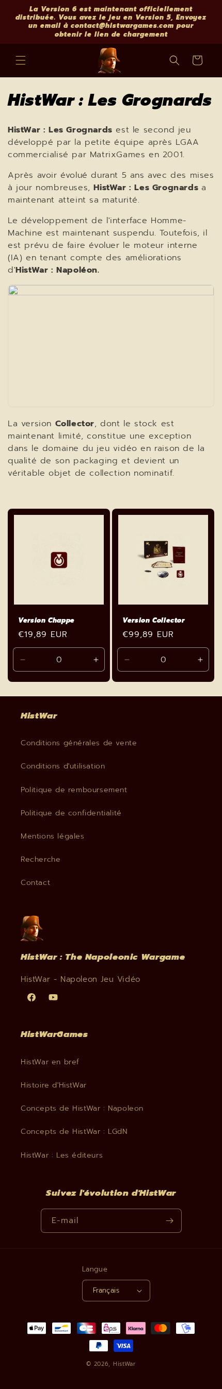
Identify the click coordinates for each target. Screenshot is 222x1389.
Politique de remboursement (74, 789)
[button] (20, 60)
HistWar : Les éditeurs (62, 1155)
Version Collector (153, 620)
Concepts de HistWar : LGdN (74, 1131)
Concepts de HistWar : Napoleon (82, 1108)
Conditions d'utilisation (63, 766)
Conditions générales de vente (79, 743)
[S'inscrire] (169, 1221)
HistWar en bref (50, 1062)
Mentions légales (53, 836)
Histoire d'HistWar (54, 1085)
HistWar (124, 1364)
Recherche (40, 859)
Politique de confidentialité (71, 813)
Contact (35, 882)
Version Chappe (46, 620)
